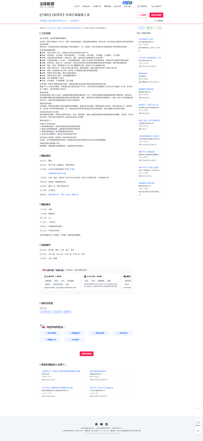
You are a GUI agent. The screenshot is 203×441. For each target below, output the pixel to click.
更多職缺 (74, 21)
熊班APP (198, 425)
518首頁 (48, 28)
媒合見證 (117, 6)
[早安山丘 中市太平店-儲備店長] (110, 392)
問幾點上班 (52, 340)
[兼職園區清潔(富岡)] (150, 93)
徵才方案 (127, 6)
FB (101, 424)
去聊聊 (143, 15)
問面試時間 (100, 333)
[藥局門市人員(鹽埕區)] (150, 156)
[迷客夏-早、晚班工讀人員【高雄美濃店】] (150, 109)
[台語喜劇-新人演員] (150, 45)
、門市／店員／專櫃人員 (68, 194)
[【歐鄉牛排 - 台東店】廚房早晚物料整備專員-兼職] (62, 375)
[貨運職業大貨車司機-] (150, 189)
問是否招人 (124, 333)
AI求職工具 (97, 6)
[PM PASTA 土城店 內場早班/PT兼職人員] (150, 172)
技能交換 (86, 6)
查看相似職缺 (156, 15)
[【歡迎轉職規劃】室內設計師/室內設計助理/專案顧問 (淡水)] (150, 140)
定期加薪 (67, 312)
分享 (142, 28)
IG (96, 424)
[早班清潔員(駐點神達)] (110, 375)
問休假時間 (52, 333)
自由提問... (76, 340)
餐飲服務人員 (53, 194)
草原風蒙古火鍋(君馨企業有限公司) (72, 28)
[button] (134, 282)
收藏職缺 (160, 21)
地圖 (73, 169)
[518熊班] (47, 5)
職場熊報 (107, 6)
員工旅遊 (57, 312)
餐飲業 (59, 28)
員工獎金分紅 (46, 312)
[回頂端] (198, 405)
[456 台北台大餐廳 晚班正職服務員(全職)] (62, 392)
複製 (159, 28)
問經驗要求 (76, 333)
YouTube (106, 424)
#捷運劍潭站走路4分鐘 (57, 173)
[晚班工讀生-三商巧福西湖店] (150, 125)
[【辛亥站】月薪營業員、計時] (150, 62)
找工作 (77, 6)
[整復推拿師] (150, 78)
